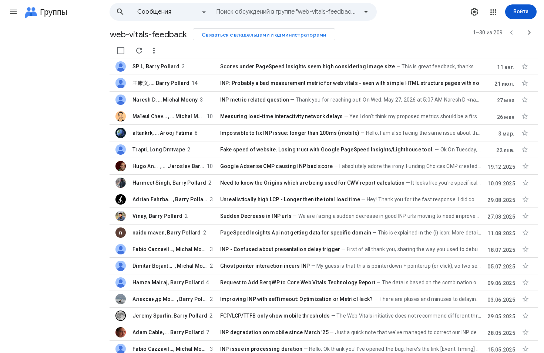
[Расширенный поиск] (366, 11)
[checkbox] (120, 50)
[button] (13, 12)
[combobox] (287, 11)
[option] (172, 11)
